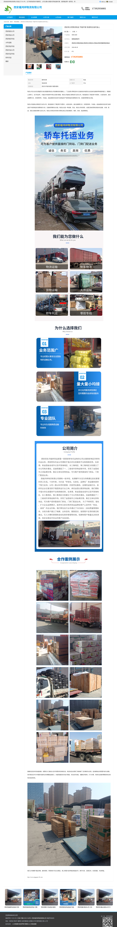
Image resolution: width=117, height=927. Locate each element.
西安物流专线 (10, 39)
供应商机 (22, 17)
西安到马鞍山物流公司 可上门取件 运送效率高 (36, 907)
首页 (11, 21)
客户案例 (70, 17)
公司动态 (58, 17)
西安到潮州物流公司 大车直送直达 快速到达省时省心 (20, 907)
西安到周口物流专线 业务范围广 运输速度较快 (72, 907)
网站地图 (33, 924)
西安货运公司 (10, 35)
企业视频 (34, 17)
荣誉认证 (83, 17)
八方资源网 (15, 924)
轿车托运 (8, 57)
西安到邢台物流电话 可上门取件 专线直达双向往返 (92, 907)
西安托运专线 (10, 54)
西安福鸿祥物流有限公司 (39, 918)
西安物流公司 (10, 31)
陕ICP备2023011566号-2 (25, 918)
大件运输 (8, 42)
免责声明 (21, 924)
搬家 (7, 61)
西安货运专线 (10, 46)
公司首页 (10, 17)
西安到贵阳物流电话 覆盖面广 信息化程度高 (53, 907)
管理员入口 (27, 924)
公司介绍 (46, 17)
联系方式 (95, 17)
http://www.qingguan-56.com (35, 877)
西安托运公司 (10, 50)
